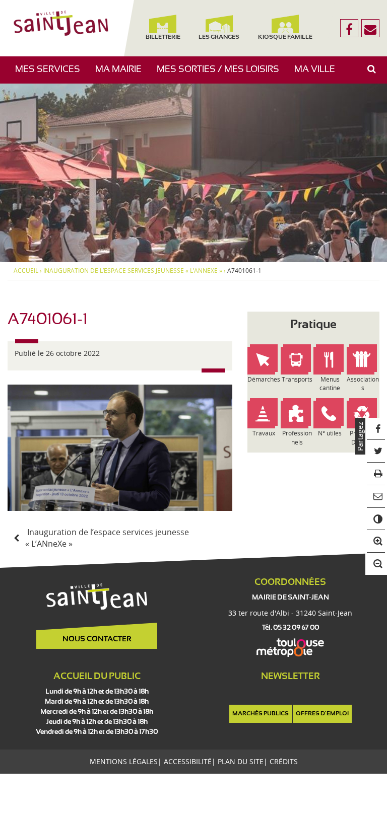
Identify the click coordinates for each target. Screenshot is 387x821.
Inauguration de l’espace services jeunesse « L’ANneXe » (132, 271)
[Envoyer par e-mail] (376, 496)
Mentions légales (124, 761)
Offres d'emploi (322, 714)
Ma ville (318, 74)
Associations (363, 383)
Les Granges (219, 37)
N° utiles (330, 433)
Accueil (26, 271)
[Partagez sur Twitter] (376, 451)
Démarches (263, 379)
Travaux (263, 433)
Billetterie (163, 37)
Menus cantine (329, 383)
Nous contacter (97, 639)
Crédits (284, 761)
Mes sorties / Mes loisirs (222, 74)
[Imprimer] (376, 474)
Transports (297, 379)
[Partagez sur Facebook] (376, 429)
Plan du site (241, 761)
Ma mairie (122, 74)
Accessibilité (188, 761)
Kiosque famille (286, 37)
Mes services (51, 74)
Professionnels (297, 437)
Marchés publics (260, 714)
